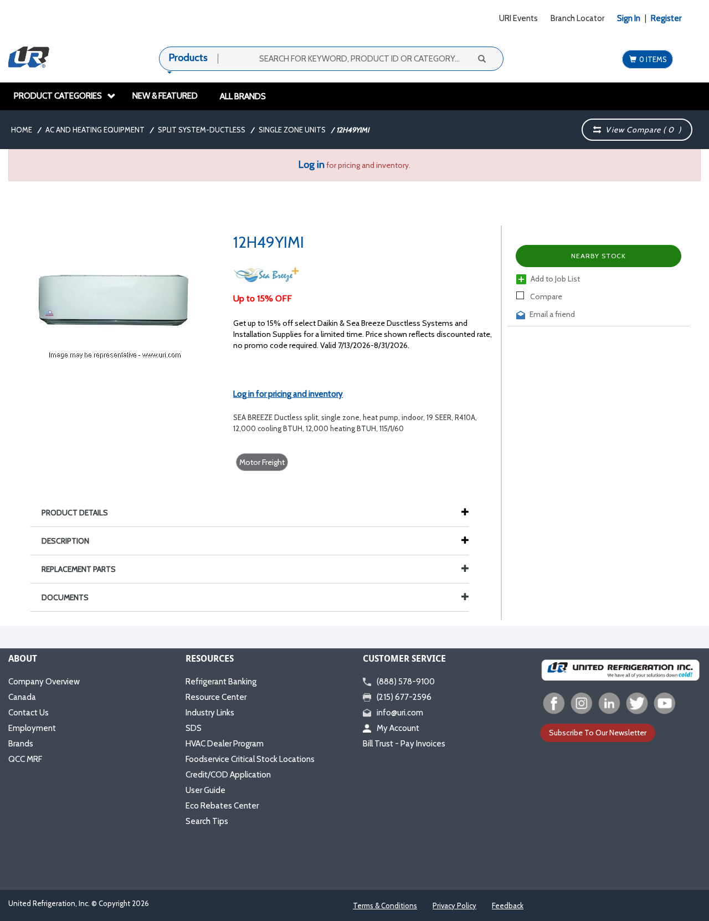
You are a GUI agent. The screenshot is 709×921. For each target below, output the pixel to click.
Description (65, 541)
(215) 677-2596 (404, 697)
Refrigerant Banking (221, 682)
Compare (545, 296)
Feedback (507, 905)
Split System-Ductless (201, 129)
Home (21, 129)
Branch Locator (577, 18)
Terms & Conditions (385, 905)
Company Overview (44, 682)
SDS (194, 728)
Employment (32, 728)
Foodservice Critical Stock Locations (250, 759)
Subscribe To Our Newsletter (597, 733)
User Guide (205, 790)
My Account (398, 728)
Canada (22, 697)
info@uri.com (400, 713)
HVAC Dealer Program (225, 744)
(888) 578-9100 (406, 682)
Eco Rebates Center (222, 806)
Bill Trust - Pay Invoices (404, 744)
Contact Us (28, 713)
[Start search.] (481, 58)
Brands (20, 744)
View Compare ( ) (641, 130)
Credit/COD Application (228, 775)
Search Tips (207, 821)
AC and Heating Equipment (95, 129)
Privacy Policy (454, 905)
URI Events (518, 18)
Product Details (75, 513)
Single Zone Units (292, 129)
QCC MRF (25, 759)
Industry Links (210, 713)
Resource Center (216, 697)
